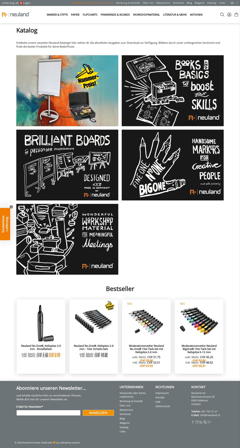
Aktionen (196, 14)
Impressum (162, 393)
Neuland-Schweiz (31, 442)
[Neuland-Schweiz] (16, 14)
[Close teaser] (11, 207)
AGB (157, 401)
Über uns (148, 2)
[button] (5, 224)
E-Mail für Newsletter (29, 406)
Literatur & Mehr (175, 14)
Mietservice (163, 2)
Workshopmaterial (146, 14)
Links (222, 2)
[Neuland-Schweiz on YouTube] (209, 422)
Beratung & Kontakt (128, 2)
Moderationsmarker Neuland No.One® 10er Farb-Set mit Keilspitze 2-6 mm (146, 349)
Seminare (178, 2)
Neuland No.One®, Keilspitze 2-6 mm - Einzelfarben (41, 347)
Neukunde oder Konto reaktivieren (93, 2)
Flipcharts (90, 14)
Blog (189, 2)
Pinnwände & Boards (115, 14)
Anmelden (98, 413)
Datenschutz (162, 406)
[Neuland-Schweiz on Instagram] (197, 422)
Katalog (211, 2)
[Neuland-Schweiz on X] (205, 422)
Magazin (200, 2)
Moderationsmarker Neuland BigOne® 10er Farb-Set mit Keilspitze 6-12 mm (199, 349)
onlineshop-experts (70, 442)
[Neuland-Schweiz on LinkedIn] (201, 422)
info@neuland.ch (210, 415)
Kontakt (159, 397)
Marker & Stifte (57, 14)
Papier (75, 14)
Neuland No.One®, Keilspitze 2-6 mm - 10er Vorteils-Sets (94, 347)
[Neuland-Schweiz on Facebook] (192, 422)
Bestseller (120, 288)
